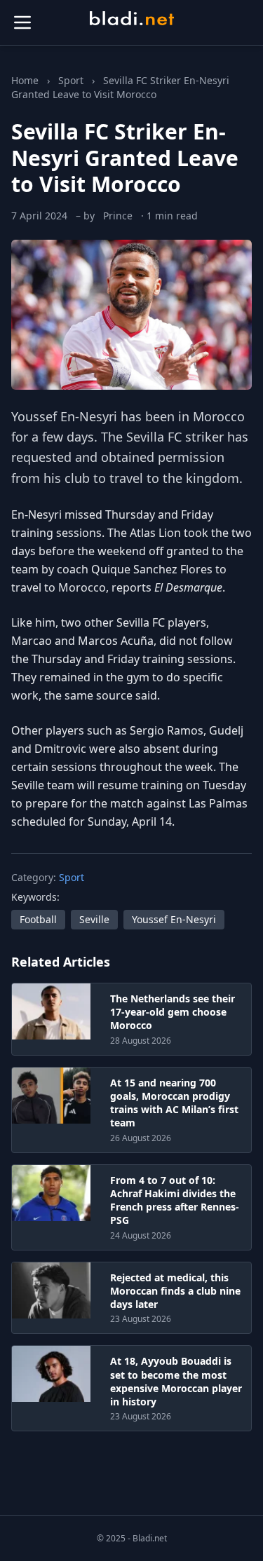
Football (38, 919)
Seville (94, 919)
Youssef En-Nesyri (64, 416)
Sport (70, 80)
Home (25, 80)
